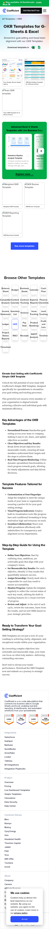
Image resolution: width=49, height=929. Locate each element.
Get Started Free (31, 10)
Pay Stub (24, 324)
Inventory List (15, 313)
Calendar (34, 289)
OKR (15, 324)
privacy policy (20, 913)
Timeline (43, 335)
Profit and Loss (43, 324)
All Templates (8, 18)
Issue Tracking (34, 313)
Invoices (24, 312)
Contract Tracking (24, 301)
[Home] (11, 11)
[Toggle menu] (44, 10)
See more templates (24, 246)
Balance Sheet (5, 290)
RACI (15, 335)
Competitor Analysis (5, 301)
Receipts (24, 335)
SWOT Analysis (34, 336)
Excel (31, 77)
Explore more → (24, 174)
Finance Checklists (43, 301)
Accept (24, 919)
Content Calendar (15, 301)
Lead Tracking (43, 313)
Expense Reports (34, 301)
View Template (12, 68)
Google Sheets (12, 82)
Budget (15, 289)
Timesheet (5, 347)
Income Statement (5, 313)
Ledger (5, 324)
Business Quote (24, 290)
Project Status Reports (5, 335)
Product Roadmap (34, 324)
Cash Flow (43, 290)
